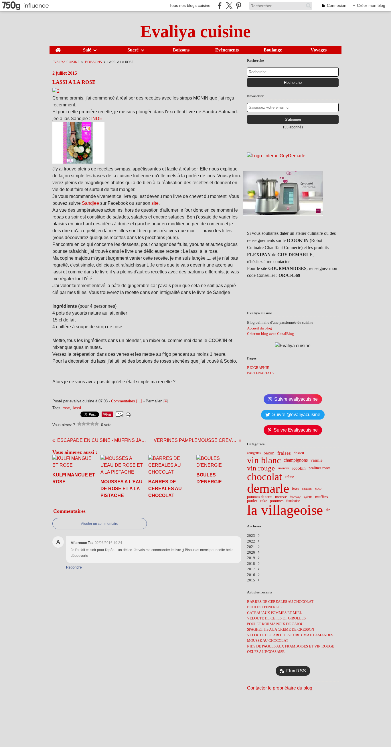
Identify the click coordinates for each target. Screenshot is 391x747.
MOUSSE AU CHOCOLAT (267, 640)
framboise (293, 500)
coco (318, 488)
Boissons (181, 50)
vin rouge (261, 468)
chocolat (264, 477)
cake (263, 501)
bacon (269, 453)
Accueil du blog (259, 328)
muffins (321, 497)
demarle (268, 488)
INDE (96, 118)
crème (289, 477)
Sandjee (91, 203)
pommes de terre (259, 497)
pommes (276, 501)
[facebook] (219, 5)
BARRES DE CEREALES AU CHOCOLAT (280, 601)
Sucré (133, 50)
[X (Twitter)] (229, 5)
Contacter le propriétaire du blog (279, 688)
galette (308, 497)
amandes (283, 468)
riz (328, 510)
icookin (299, 468)
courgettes (254, 453)
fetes (295, 488)
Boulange (273, 50)
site (155, 203)
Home (58, 48)
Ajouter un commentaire (99, 524)
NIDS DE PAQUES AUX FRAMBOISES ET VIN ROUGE (290, 646)
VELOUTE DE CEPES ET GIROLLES (276, 618)
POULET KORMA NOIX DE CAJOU (275, 624)
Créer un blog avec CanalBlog (270, 333)
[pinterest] (238, 5)
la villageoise (285, 510)
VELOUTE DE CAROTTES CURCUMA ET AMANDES (290, 635)
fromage (295, 497)
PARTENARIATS (260, 373)
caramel (307, 488)
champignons (296, 460)
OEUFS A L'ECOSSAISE (266, 651)
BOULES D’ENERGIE (264, 607)
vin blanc (264, 460)
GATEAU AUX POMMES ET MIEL (274, 613)
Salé (87, 50)
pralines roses (319, 468)
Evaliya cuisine (66, 61)
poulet (252, 501)
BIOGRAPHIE (258, 367)
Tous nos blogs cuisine (189, 5)
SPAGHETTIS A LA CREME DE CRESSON (280, 629)
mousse (281, 497)
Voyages (319, 50)
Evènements (227, 50)
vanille (317, 460)
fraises (284, 453)
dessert (299, 453)
